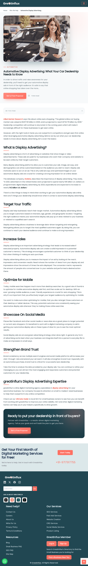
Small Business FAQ (14, 546)
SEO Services (52, 512)
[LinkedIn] (4, 482)
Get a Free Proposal (15, 96)
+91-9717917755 (65, 462)
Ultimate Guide (22, 399)
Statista (28, 179)
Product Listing (53, 531)
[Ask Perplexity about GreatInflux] (18, 499)
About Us (10, 519)
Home (5, 10)
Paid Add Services (54, 516)
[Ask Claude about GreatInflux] (12, 499)
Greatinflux (36, 563)
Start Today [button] (65, 452)
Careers (9, 516)
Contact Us (10, 512)
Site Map (9, 554)
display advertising (60, 388)
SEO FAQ (9, 550)
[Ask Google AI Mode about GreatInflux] (24, 499)
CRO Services (52, 523)
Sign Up (63, 543)
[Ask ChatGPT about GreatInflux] (5, 499)
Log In (51, 543)
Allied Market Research (13, 119)
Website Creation (54, 519)
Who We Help (14, 10)
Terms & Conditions (14, 531)
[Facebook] (14, 482)
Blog (8, 542)
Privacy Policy (11, 527)
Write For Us (11, 523)
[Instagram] (19, 482)
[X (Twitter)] (9, 482)
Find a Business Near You (59, 557)
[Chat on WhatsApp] (5, 561)
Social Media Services (55, 527)
